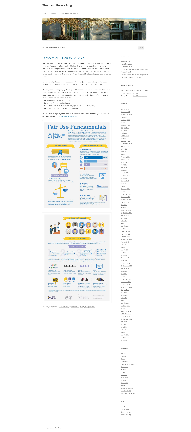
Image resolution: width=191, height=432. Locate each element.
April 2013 (124, 300)
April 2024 (124, 117)
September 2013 (126, 287)
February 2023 (125, 138)
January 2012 (125, 340)
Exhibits (123, 369)
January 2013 (125, 308)
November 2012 (126, 314)
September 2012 (126, 319)
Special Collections (127, 388)
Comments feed (126, 412)
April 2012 (124, 332)
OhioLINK (124, 380)
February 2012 (125, 338)
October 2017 (125, 197)
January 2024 (125, 122)
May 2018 (124, 184)
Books (123, 359)
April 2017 (124, 205)
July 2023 (124, 130)
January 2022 (125, 160)
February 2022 (125, 157)
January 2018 (125, 191)
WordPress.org (126, 415)
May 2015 (124, 245)
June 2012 (124, 327)
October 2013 (125, 284)
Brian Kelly (124, 91)
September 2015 (126, 239)
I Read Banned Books (140, 96)
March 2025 (125, 109)
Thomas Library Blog (57, 5)
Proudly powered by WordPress (52, 428)
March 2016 (125, 226)
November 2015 (126, 234)
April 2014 (124, 274)
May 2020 (124, 170)
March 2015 (125, 250)
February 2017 (125, 207)
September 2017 (126, 199)
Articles (123, 356)
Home (44, 13)
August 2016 (125, 215)
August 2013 (125, 290)
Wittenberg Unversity (128, 393)
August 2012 (125, 322)
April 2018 (124, 186)
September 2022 (126, 144)
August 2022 (125, 146)
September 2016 (126, 213)
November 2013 (126, 282)
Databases (124, 367)
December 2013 (126, 279)
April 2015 (124, 247)
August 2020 (125, 168)
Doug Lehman (90, 307)
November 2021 (126, 162)
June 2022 (124, 152)
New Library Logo (127, 64)
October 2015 (125, 237)
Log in (123, 407)
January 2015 (125, 255)
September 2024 (126, 67)
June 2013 (124, 295)
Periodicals (124, 383)
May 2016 (124, 221)
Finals (123, 372)
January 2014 (125, 276)
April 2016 (124, 223)
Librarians (124, 375)
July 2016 (124, 218)
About (53, 13)
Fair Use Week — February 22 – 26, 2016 (65, 57)
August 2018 (125, 181)
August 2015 (125, 242)
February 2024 (125, 120)
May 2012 (124, 330)
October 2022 (125, 141)
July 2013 (124, 292)
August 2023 (125, 128)
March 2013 (125, 303)
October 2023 (125, 125)
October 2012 (125, 316)
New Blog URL (125, 61)
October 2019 (125, 176)
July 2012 (124, 324)
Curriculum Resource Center (130, 364)
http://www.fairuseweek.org (66, 116)
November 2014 (126, 261)
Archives (123, 354)
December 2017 (126, 194)
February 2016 (125, 229)
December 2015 (126, 231)
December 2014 (126, 258)
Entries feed (125, 409)
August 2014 (125, 269)
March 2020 (125, 173)
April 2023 (124, 133)
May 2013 (124, 298)
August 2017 (125, 202)
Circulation (124, 361)
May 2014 (124, 271)
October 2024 (125, 112)
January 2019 (125, 178)
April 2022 (124, 154)
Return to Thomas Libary (69, 13)
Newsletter (124, 377)
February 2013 (125, 306)
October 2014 (125, 263)
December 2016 (126, 210)
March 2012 (125, 335)
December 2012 (126, 311)
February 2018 (125, 189)
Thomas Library (64, 307)
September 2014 (126, 266)
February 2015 (125, 253)
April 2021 (124, 165)
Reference (124, 385)
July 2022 (124, 149)
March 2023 (125, 136)
